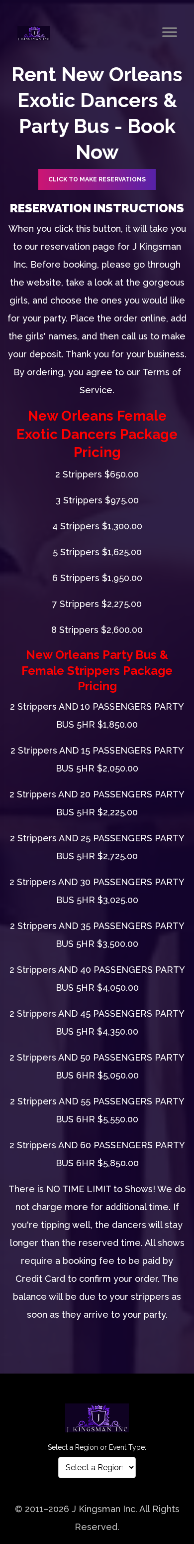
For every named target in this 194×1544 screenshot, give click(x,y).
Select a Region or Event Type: (97, 1447)
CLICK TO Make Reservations (97, 179)
